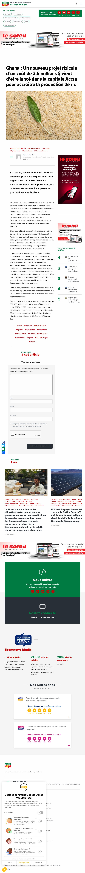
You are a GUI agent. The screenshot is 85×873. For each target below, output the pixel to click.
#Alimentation (39, 151)
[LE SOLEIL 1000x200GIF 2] (42, 39)
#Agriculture (15, 151)
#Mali (74, 499)
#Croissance (20, 338)
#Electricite (55, 506)
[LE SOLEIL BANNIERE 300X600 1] (70, 179)
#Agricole (45, 148)
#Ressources (40, 506)
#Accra (13, 148)
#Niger (53, 501)
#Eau (27, 21)
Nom (12, 398)
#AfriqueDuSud (34, 148)
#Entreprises (35, 503)
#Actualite (22, 148)
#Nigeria (30, 338)
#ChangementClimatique (14, 501)
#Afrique (8, 14)
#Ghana (32, 342)
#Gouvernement (11, 506)
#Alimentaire (27, 151)
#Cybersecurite (25, 18)
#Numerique (17, 21)
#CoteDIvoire (42, 334)
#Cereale (31, 334)
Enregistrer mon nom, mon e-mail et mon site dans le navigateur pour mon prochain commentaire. (29, 425)
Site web (13, 415)
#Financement (9, 25)
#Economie (17, 14)
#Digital (7, 21)
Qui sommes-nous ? (11, 865)
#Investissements (10, 18)
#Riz (36, 338)
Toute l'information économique (20, 4)
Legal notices (31, 865)
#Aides (78, 501)
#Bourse (34, 499)
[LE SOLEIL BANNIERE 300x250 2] (70, 233)
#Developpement (11, 503)
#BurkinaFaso (65, 499)
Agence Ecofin (28, 155)
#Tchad (61, 501)
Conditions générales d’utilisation (49, 865)
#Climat (29, 501)
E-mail (12, 406)
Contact (22, 865)
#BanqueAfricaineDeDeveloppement (65, 503)
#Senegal (44, 338)
